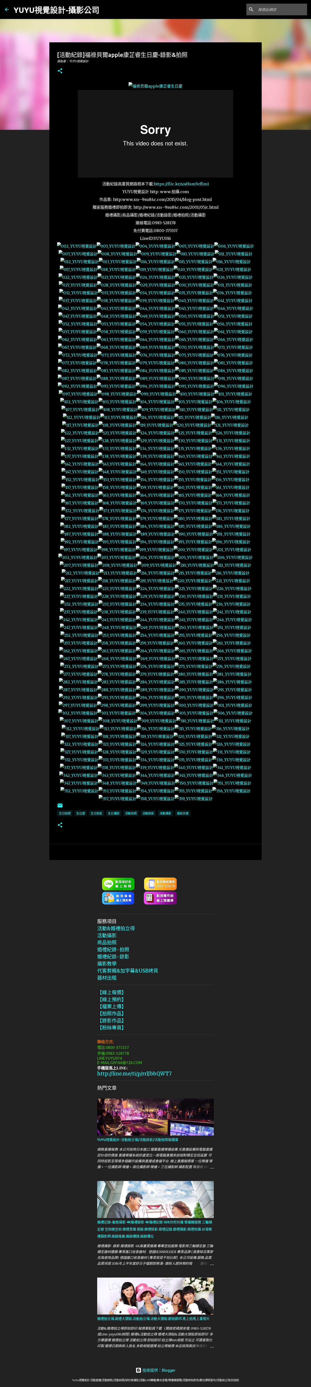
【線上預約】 (111, 999)
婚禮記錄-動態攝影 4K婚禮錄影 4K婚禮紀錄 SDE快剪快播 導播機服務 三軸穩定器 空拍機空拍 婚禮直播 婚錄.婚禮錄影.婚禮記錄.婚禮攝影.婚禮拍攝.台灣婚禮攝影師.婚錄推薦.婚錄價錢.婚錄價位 (154, 1229)
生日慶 (80, 813)
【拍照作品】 (111, 1014)
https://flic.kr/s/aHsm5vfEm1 (181, 183)
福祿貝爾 (183, 813)
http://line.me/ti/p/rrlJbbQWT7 (134, 1074)
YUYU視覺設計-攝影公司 (56, 10)
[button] (60, 71)
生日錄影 (96, 813)
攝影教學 (107, 964)
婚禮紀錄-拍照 (113, 950)
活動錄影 (148, 813)
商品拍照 (107, 943)
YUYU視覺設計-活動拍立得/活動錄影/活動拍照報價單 (137, 1140)
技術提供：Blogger (158, 1370)
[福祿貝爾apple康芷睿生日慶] (155, 86)
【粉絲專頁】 (111, 1028)
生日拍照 (65, 813)
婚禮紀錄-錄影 (113, 957)
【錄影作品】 (111, 1021)
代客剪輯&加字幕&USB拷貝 (127, 971)
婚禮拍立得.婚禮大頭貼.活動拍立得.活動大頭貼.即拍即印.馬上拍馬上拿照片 (153, 1319)
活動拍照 (131, 813)
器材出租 (107, 978)
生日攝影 (114, 813)
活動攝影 (165, 813)
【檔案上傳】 (111, 1006)
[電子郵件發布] (60, 807)
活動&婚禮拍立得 (116, 928)
